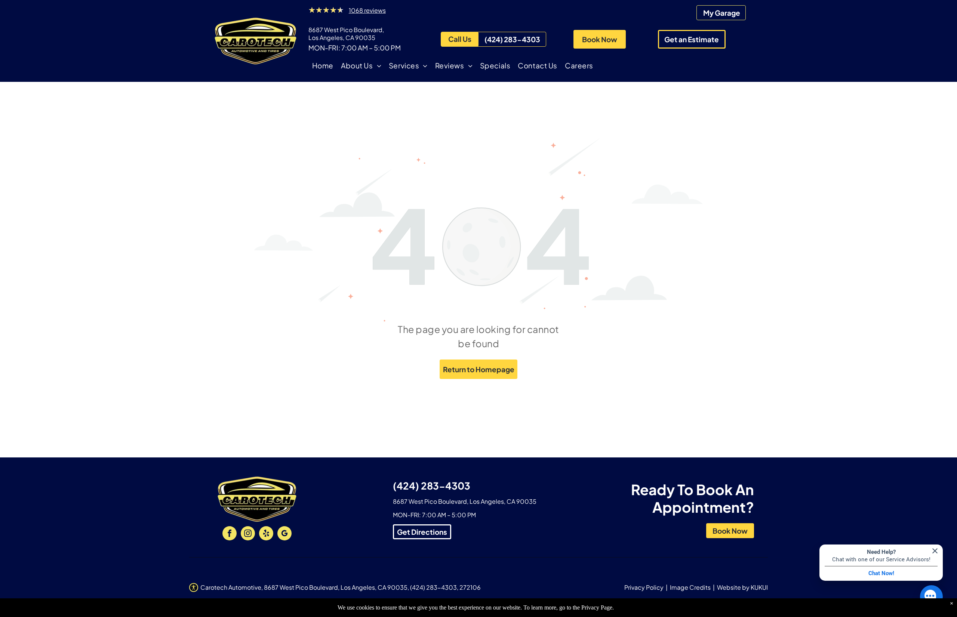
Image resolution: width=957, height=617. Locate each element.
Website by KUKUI (742, 587)
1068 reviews (367, 10)
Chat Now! (881, 573)
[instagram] (248, 534)
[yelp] (266, 534)
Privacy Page (596, 607)
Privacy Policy (644, 587)
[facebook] (229, 534)
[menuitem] (322, 67)
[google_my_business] (284, 534)
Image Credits (690, 587)
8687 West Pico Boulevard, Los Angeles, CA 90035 (346, 33)
